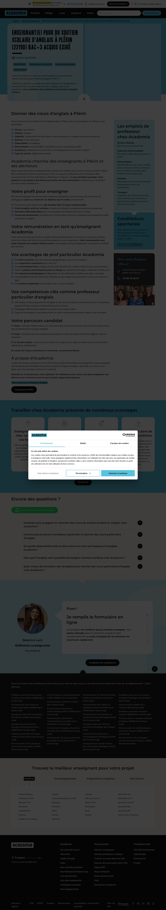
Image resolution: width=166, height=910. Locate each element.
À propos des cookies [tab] (119, 443)
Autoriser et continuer (118, 473)
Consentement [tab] (46, 443)
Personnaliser (81, 473)
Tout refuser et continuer (48, 473)
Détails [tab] (83, 443)
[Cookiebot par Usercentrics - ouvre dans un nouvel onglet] (124, 435)
